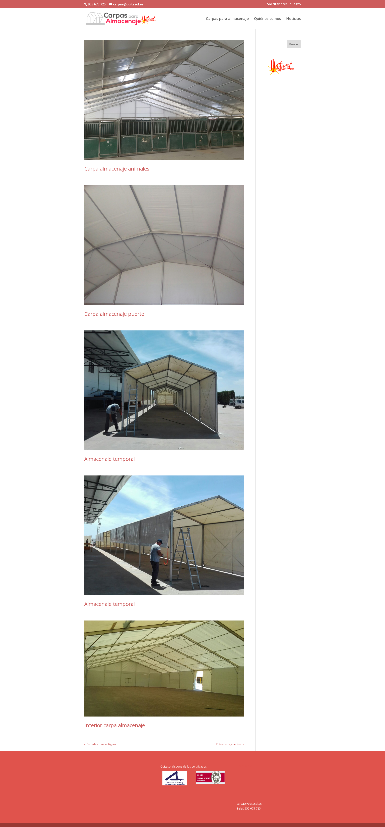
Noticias (293, 19)
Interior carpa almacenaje (114, 725)
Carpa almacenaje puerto (114, 313)
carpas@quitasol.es (249, 804)
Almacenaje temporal (109, 458)
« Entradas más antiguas (100, 744)
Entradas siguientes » (230, 744)
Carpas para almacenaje (227, 19)
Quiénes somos (267, 19)
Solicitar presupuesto (284, 4)
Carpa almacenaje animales (116, 168)
